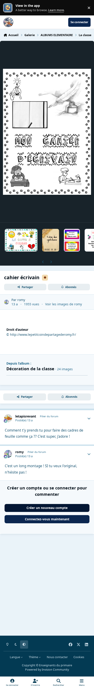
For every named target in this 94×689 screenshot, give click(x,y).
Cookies (78, 657)
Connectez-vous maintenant (47, 519)
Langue (15, 657)
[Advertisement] (47, 585)
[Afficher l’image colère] (21, 240)
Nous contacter (57, 657)
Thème (34, 657)
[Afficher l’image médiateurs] (50, 240)
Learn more (9, 8)
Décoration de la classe (30, 368)
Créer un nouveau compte (47, 508)
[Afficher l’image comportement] (72, 240)
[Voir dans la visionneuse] (47, 131)
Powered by (47, 670)
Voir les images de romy (63, 304)
